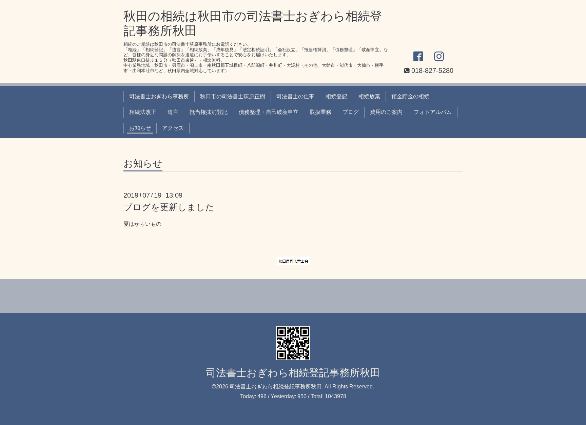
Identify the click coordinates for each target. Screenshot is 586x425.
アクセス (173, 128)
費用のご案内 (386, 112)
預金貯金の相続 (410, 96)
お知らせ (140, 128)
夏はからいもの (142, 224)
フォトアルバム (433, 112)
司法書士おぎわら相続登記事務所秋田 (293, 372)
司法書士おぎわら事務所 (159, 96)
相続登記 (336, 96)
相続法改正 (142, 112)
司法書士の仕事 (295, 96)
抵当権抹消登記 (209, 112)
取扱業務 (320, 112)
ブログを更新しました (168, 207)
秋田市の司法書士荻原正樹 (232, 96)
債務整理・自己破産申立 (268, 112)
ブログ (351, 112)
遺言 (173, 112)
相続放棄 (369, 96)
